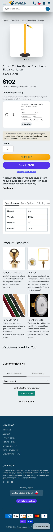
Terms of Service (10, 450)
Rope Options (27, 203)
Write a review (26, 393)
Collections (15, 21)
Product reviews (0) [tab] (15, 373)
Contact (6, 434)
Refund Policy (9, 442)
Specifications (12, 203)
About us (7, 430)
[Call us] (34, 3)
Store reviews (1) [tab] (38, 373)
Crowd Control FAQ (11, 454)
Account (44, 3)
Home (5, 21)
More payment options (26, 171)
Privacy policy (9, 438)
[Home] (17, 3)
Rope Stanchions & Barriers (33, 21)
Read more (8, 188)
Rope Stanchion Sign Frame (32, 104)
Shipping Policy (10, 446)
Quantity (7, 143)
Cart (48, 3)
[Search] (48, 9)
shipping (14, 86)
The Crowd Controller (21, 527)
